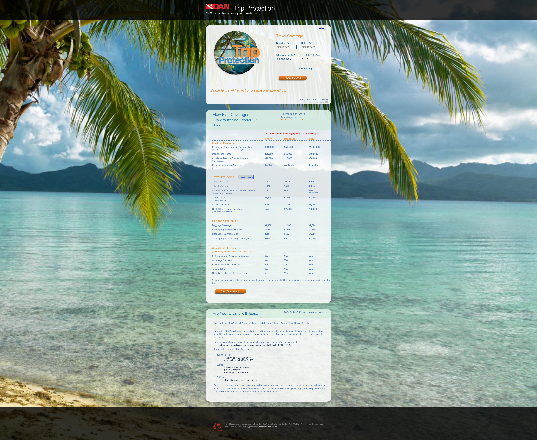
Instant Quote (293, 77)
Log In (321, 27)
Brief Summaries (231, 291)
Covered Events (246, 177)
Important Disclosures (268, 426)
